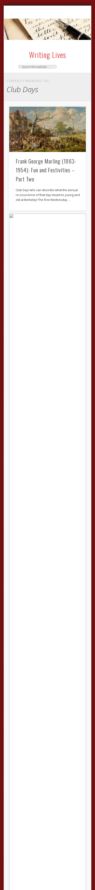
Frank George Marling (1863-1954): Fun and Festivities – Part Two (46, 170)
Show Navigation (74, 46)
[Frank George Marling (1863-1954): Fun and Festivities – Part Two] (47, 129)
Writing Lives (47, 54)
